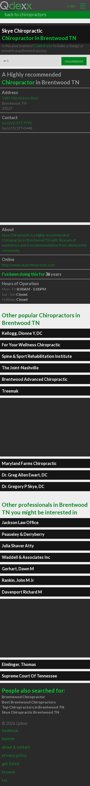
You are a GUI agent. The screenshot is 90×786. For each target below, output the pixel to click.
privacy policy (14, 755)
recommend (74, 61)
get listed (10, 763)
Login (71, 5)
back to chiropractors (25, 14)
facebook (10, 730)
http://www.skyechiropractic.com (28, 265)
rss (4, 780)
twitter (8, 738)
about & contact (16, 746)
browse (8, 771)
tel (17, 123)
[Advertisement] (45, 177)
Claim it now (43, 46)
